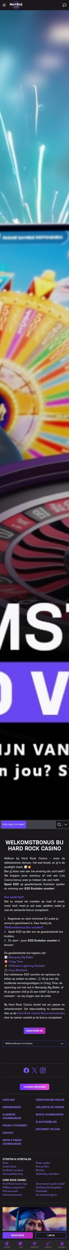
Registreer (17, 1235)
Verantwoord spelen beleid (50, 1183)
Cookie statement (12, 1194)
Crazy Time (16, 961)
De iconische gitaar (46, 1194)
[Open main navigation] (4, 5)
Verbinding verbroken (47, 1173)
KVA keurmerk (10, 1191)
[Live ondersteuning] (64, 5)
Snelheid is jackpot (13, 1170)
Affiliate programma (14, 1187)
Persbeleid (41, 1191)
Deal (5, 1162)
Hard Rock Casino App (15, 1183)
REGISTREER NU (34, 1030)
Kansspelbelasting (13, 1173)
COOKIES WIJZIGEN (34, 1087)
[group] (13, 824)
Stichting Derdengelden (49, 1187)
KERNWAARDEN (12, 1107)
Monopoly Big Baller (21, 957)
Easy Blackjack (18, 970)
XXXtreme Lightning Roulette (27, 966)
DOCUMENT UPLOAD (48, 1129)
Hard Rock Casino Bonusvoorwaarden (41, 1013)
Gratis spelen (43, 1162)
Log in (50, 1235)
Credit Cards (9, 1166)
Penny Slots (42, 1166)
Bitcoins (40, 1170)
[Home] (16, 5)
